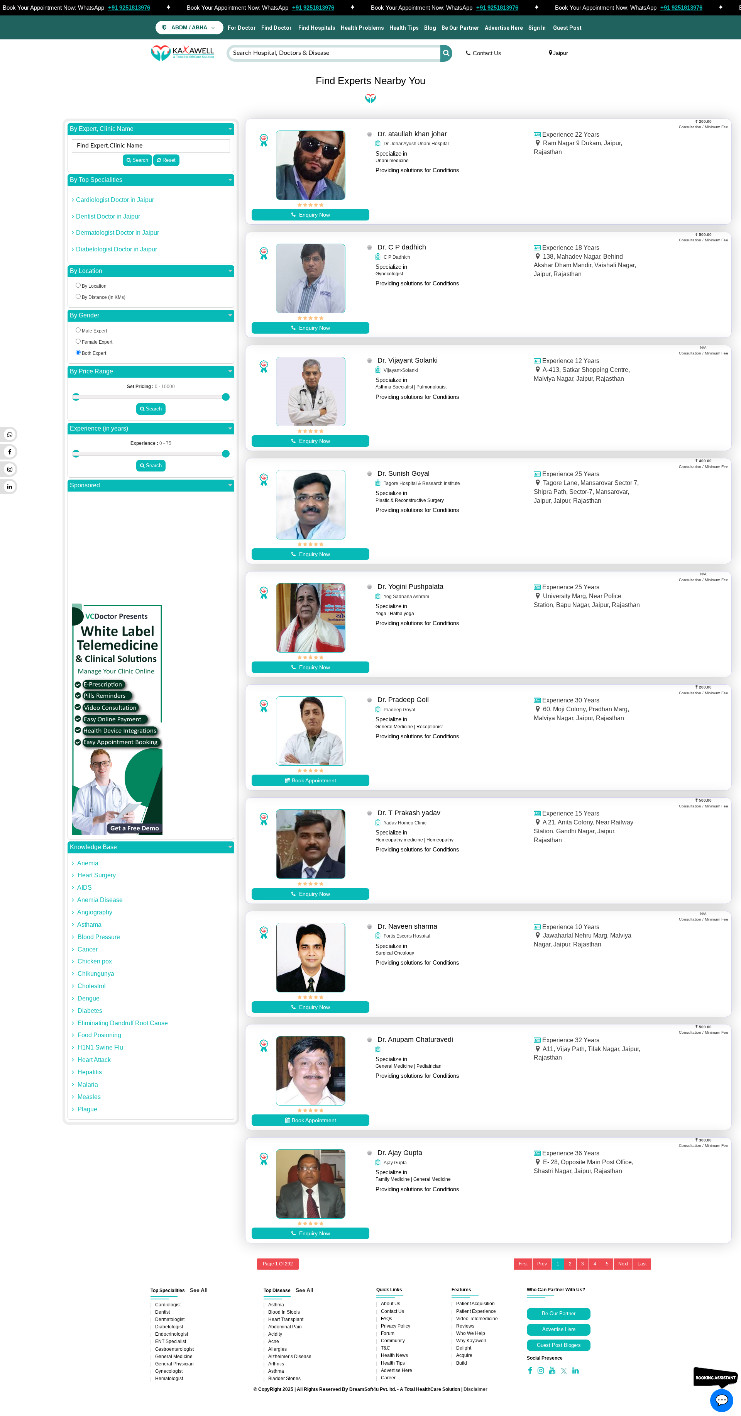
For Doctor (241, 28)
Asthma (276, 1304)
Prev (542, 1264)
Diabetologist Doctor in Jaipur (116, 249)
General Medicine (174, 1356)
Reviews (465, 1326)
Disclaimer (475, 1389)
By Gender (84, 315)
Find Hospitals (316, 28)
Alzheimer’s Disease (289, 1356)
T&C (385, 1348)
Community (393, 1340)
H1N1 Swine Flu (99, 1047)
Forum (387, 1333)
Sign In (537, 28)
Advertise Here (504, 28)
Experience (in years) (99, 428)
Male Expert (94, 331)
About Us (390, 1303)
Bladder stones (284, 1378)
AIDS (84, 887)
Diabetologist (169, 1327)
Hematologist (169, 1378)
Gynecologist (169, 1371)
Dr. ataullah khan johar (412, 134)
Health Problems (362, 28)
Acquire (464, 1355)
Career (388, 1377)
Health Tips (404, 28)
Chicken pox (94, 961)
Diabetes (89, 1010)
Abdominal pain (285, 1327)
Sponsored (85, 485)
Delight (463, 1348)
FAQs (386, 1318)
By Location (86, 271)
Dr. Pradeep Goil (403, 700)
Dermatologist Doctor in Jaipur (117, 232)
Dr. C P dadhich (401, 247)
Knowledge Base (93, 847)
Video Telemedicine (477, 1318)
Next (623, 1264)
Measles (88, 1097)
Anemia (87, 863)
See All (199, 1290)
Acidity (275, 1334)
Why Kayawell (471, 1340)
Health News (394, 1355)
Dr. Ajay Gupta (399, 1153)
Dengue (88, 998)
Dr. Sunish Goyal (403, 473)
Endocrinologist (171, 1334)
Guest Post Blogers (559, 1345)
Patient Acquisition (475, 1303)
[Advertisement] (151, 549)
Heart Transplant (285, 1319)
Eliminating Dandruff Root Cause (122, 1023)
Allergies (277, 1349)
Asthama (89, 924)
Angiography (94, 912)
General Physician (174, 1364)
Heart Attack (93, 1059)
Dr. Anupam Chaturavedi (415, 1039)
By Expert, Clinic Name (102, 128)
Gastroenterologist (174, 1349)
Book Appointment (313, 780)
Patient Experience (476, 1311)
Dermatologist (169, 1319)
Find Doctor (276, 28)
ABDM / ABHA (189, 28)
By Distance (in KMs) (103, 297)
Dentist (162, 1312)
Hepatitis (89, 1072)
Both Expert (93, 353)
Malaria (87, 1084)
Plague (86, 1109)
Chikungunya (95, 973)
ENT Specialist (170, 1341)
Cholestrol (91, 986)
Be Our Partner (460, 28)
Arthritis (276, 1364)
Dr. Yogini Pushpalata (410, 586)
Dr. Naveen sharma (407, 926)
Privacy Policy (395, 1326)
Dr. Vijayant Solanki (407, 360)
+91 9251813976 (129, 7)
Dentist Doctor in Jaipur (108, 216)
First (523, 1264)
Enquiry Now (314, 215)
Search (139, 160)
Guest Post (567, 28)
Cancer (87, 949)
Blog (430, 28)
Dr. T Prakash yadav (408, 813)
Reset (168, 160)
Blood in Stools (284, 1312)
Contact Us (487, 53)
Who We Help (470, 1333)
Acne (273, 1341)
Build (461, 1363)
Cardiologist (168, 1304)
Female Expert (96, 342)
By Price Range (91, 371)
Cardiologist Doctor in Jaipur (115, 200)
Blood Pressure (98, 937)
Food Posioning (98, 1035)
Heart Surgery (96, 875)
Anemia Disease (99, 900)
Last (642, 1264)
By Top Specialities (96, 179)
